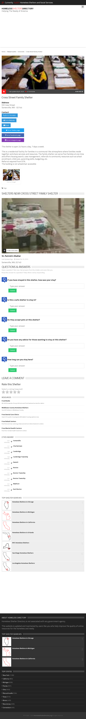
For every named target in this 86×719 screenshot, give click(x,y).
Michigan (6, 682)
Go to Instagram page (13, 140)
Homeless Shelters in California (23, 522)
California (6, 679)
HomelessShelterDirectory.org (43, 715)
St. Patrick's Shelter (11, 256)
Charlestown (17, 446)
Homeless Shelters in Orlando (23, 532)
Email (7, 125)
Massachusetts (11, 52)
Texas (5, 697)
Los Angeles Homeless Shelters (23, 563)
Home (3, 52)
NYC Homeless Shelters (20, 543)
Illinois (5, 700)
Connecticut (7, 707)
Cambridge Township (20, 457)
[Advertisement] (43, 31)
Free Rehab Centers (9, 421)
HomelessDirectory (17, 8)
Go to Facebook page (13, 135)
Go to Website (10, 120)
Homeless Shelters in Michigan (23, 512)
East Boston (17, 489)
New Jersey (7, 704)
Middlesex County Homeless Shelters (15, 408)
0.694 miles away (12, 250)
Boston (15, 468)
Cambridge (17, 451)
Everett (15, 462)
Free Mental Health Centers (12, 428)
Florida (5, 686)
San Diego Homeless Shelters (22, 553)
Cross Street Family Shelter (34, 52)
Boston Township (19, 473)
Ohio (4, 689)
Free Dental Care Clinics (10, 414)
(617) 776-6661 (10, 115)
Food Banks (6, 401)
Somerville (21, 52)
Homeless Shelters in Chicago (23, 502)
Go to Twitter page (13, 130)
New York (6, 675)
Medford (16, 484)
